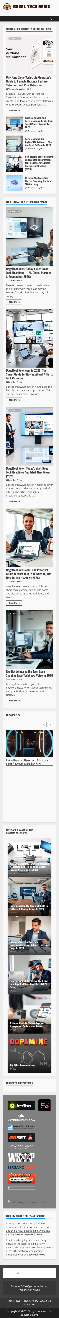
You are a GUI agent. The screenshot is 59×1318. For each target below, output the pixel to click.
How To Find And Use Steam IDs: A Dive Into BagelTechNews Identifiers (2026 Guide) (29, 984)
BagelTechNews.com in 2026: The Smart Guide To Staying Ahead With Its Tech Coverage (29, 338)
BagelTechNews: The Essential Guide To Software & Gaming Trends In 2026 (29, 896)
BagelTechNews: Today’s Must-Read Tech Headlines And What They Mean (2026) (29, 436)
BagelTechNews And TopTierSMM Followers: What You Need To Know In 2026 (14, 144)
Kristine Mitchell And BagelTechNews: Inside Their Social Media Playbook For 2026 (14, 124)
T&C (18, 1301)
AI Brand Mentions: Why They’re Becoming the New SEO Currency (14, 183)
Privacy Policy (30, 1301)
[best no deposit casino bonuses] (27, 1201)
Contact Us (29, 1304)
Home (10, 1301)
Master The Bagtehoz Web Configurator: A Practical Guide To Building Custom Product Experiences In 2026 (29, 867)
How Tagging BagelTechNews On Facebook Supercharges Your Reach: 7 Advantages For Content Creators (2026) (14, 163)
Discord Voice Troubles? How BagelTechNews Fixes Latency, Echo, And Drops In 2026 (29, 945)
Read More (14, 110)
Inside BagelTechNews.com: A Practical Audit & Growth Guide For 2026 (27, 762)
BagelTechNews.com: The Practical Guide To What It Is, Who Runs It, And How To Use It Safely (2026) (29, 538)
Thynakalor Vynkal (16, 89)
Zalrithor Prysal (15, 280)
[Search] (51, 18)
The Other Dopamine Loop (29, 1053)
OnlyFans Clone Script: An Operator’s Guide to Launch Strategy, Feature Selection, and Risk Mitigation (29, 54)
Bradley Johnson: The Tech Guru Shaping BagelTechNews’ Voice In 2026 (29, 639)
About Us (45, 1301)
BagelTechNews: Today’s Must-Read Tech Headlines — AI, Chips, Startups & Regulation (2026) (29, 236)
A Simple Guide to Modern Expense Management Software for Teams (29, 1014)
